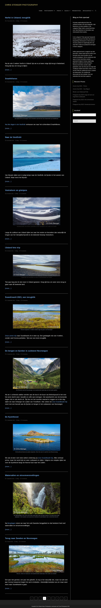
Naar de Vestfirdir (13, 137)
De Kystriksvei (12, 417)
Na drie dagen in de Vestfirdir (15, 124)
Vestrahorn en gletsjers (16, 190)
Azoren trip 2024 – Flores (80, 86)
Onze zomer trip (10, 336)
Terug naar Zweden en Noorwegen (21, 538)
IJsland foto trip (12, 248)
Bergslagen (11, 523)
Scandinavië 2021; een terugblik (20, 297)
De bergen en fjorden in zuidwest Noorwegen (26, 351)
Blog (18, 21)
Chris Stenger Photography (21, 5)
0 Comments (24, 21)
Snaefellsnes (11, 78)
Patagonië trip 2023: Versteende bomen (84, 104)
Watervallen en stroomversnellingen (22, 475)
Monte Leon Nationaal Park (80, 92)
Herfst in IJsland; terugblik (17, 18)
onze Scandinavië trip (59, 402)
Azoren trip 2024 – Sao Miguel (81, 89)
